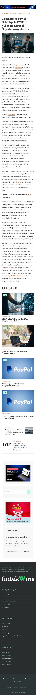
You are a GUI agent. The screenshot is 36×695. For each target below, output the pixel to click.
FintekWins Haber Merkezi (10, 13)
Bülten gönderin (6, 604)
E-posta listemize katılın (9, 601)
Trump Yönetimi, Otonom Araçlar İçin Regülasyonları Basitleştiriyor (14, 431)
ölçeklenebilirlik (16, 276)
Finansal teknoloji (6, 567)
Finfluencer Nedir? (7, 664)
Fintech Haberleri (7, 658)
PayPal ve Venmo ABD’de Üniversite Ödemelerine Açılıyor (14, 352)
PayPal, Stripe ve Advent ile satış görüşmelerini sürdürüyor (13, 385)
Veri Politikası (5, 607)
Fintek (5, 295)
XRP (10, 195)
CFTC (29, 195)
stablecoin (18, 68)
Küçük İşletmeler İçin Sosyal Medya (12, 636)
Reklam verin (5, 598)
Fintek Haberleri (6, 655)
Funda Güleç (5, 633)
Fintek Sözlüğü (6, 652)
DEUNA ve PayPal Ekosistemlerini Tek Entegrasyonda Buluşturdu (15, 320)
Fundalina (4, 630)
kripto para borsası (18, 65)
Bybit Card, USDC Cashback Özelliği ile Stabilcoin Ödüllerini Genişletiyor (20, 446)
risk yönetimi (9, 268)
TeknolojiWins (6, 623)
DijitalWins (5, 626)
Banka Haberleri (6, 661)
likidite (18, 182)
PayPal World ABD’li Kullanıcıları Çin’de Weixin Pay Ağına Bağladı (18, 417)
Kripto (3, 15)
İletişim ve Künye (6, 595)
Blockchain (11, 114)
